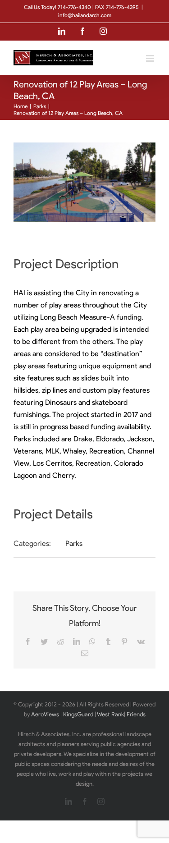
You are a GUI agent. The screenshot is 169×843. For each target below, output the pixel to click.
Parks (73, 543)
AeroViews (45, 714)
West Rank (110, 714)
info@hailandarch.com (84, 15)
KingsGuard (78, 714)
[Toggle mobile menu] (150, 58)
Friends (136, 714)
